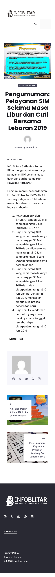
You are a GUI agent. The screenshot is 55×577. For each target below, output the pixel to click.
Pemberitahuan (27, 86)
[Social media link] (5, 516)
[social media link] (13, 378)
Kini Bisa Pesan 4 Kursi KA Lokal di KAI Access (19, 412)
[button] (35, 24)
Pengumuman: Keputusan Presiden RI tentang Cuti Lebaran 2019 (37, 450)
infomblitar (32, 147)
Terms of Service (13, 557)
